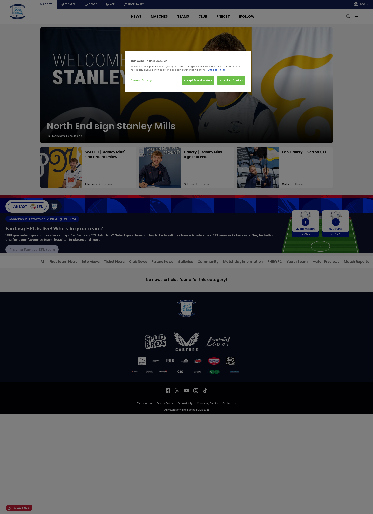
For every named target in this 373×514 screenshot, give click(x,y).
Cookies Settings (142, 80)
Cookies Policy (216, 69)
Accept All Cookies (231, 80)
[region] (188, 71)
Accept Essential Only (198, 80)
